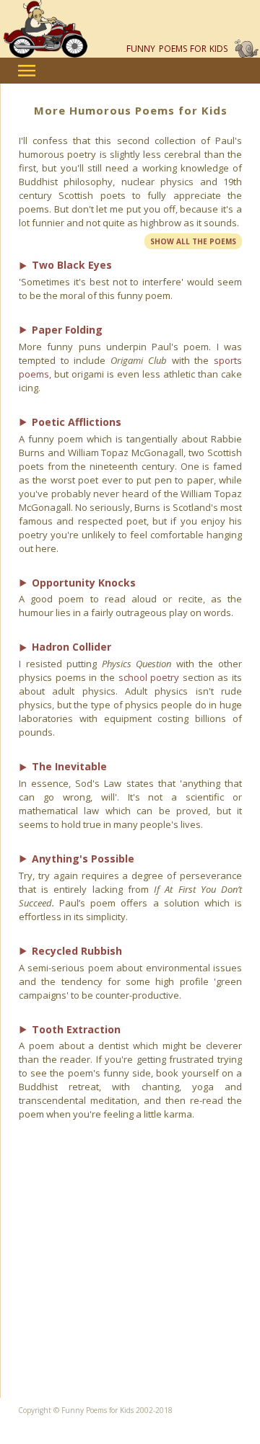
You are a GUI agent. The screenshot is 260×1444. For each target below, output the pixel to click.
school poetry (149, 677)
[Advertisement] (130, 1268)
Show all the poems (193, 241)
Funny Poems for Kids (177, 49)
